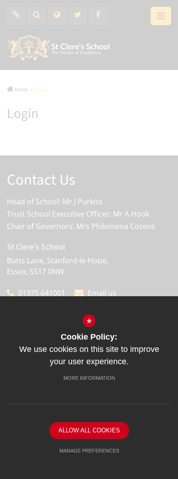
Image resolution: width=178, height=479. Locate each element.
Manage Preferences (89, 450)
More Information (89, 378)
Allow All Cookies (89, 430)
